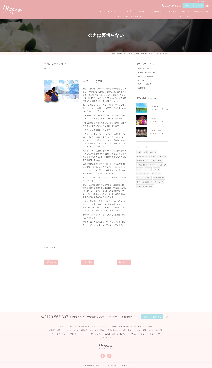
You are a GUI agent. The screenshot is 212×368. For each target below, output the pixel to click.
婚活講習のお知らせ (145, 76)
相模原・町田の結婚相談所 (145, 186)
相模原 (139, 152)
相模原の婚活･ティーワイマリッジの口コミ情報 (151, 156)
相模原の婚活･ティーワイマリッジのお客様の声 (151, 165)
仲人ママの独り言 (50, 247)
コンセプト (153, 152)
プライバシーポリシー (144, 178)
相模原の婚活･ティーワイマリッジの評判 (149, 161)
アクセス (156, 169)
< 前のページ (51, 262)
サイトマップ (106, 338)
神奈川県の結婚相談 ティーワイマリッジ (150, 182)
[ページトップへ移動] (168, 316)
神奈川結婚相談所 (158, 178)
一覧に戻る (87, 262)
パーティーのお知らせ (146, 73)
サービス (140, 169)
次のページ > (124, 262)
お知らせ (141, 80)
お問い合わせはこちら (193, 5)
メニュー (148, 169)
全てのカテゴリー (144, 69)
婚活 (145, 152)
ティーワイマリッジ (143, 173)
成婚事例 (141, 88)
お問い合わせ (156, 173)
